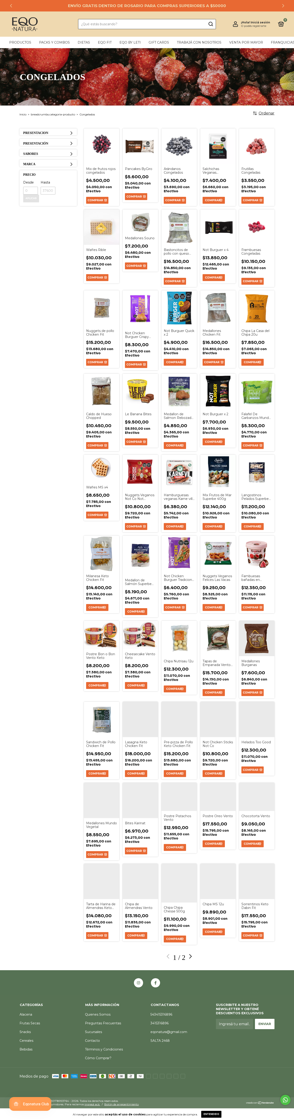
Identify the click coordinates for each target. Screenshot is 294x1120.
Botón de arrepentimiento (121, 1104)
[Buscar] (210, 24)
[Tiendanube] (260, 1103)
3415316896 (159, 1023)
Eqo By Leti (130, 42)
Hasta (45, 182)
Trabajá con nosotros (199, 42)
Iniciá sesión (260, 22)
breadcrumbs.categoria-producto (53, 114)
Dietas (84, 42)
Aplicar (31, 198)
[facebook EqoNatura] (155, 982)
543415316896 (161, 1014)
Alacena (26, 1014)
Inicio (23, 114)
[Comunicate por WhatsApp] (285, 1100)
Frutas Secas (30, 1023)
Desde (28, 182)
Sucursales (93, 1032)
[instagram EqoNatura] (138, 982)
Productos (20, 42)
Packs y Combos (54, 42)
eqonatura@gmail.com (168, 1032)
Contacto (92, 1041)
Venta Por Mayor (246, 42)
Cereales (26, 1041)
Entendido (211, 1114)
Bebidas (26, 1049)
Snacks (25, 1032)
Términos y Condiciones (104, 1049)
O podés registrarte (253, 26)
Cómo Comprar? (98, 1058)
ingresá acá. (92, 1104)
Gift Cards (159, 42)
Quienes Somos (97, 1014)
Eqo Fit (105, 42)
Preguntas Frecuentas (103, 1023)
